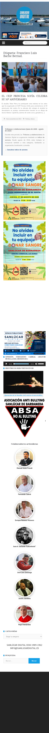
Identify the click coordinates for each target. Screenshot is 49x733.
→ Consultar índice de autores (16, 150)
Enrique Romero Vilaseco (24, 520)
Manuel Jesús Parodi (24, 468)
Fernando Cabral (24, 494)
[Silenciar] (36, 364)
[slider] (41, 364)
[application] (24, 364)
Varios (33, 119)
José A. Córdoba (25, 598)
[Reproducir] (6, 364)
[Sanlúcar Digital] (24, 15)
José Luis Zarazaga (24, 572)
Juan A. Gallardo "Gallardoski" (24, 546)
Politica (27, 119)
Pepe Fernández (24, 625)
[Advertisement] (24, 306)
